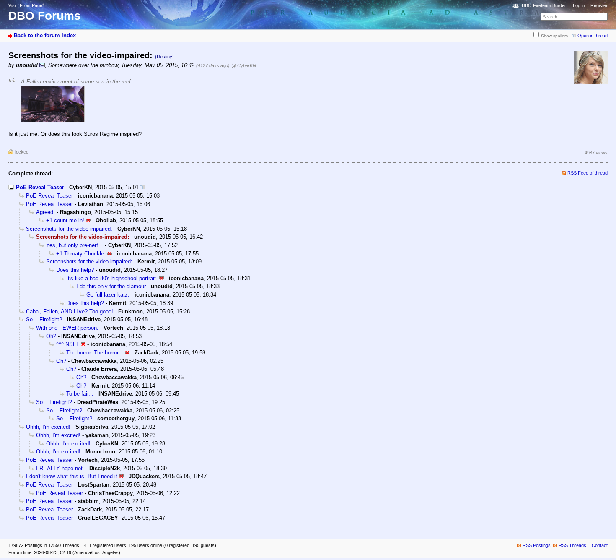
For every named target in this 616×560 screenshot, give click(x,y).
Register (599, 5)
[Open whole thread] (142, 187)
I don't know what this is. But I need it (71, 476)
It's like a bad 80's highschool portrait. (112, 278)
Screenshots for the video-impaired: (69, 229)
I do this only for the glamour (111, 286)
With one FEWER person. (67, 328)
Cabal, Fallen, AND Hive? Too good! (69, 311)
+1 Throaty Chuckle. (81, 253)
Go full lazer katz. (107, 295)
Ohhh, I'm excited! (48, 427)
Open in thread (592, 35)
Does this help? (75, 270)
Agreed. (45, 212)
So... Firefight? (44, 319)
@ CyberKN (243, 65)
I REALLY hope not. (60, 468)
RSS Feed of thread (587, 172)
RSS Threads (572, 545)
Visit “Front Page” (26, 5)
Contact (600, 545)
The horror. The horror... (94, 352)
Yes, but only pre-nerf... (74, 245)
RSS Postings (537, 545)
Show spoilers (554, 36)
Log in (579, 5)
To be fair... (79, 394)
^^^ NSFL (67, 344)
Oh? (51, 336)
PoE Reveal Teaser (40, 187)
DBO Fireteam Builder (544, 5)
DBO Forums (44, 15)
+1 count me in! (65, 220)
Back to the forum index (45, 35)
